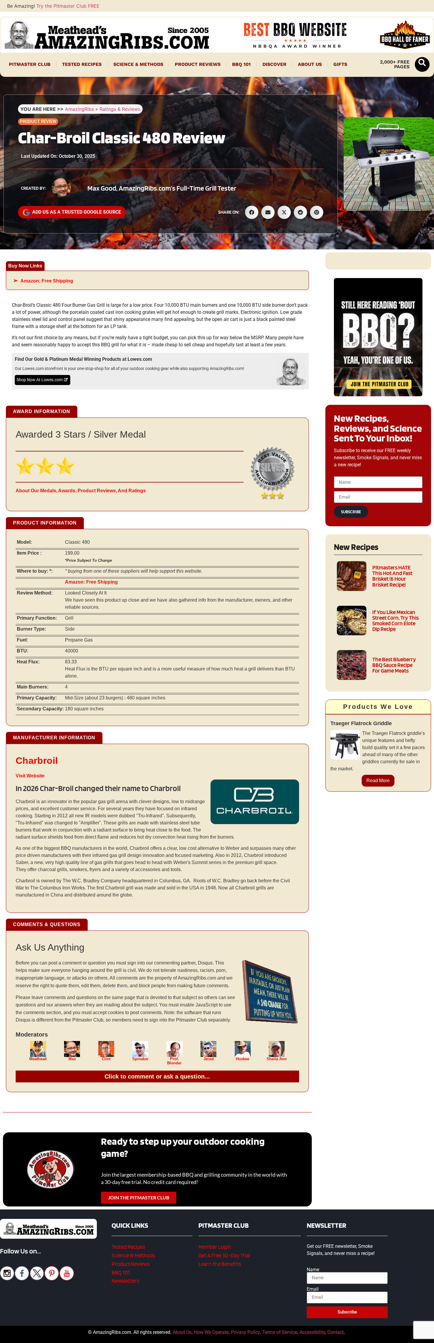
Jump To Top (378, 1336)
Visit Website (30, 775)
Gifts (340, 64)
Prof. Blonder (174, 1061)
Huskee (242, 1059)
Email (313, 1289)
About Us (310, 64)
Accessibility (312, 1332)
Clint (106, 1059)
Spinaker (140, 1059)
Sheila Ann (277, 1059)
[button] (422, 64)
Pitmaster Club (29, 64)
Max (72, 1059)
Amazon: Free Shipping (46, 280)
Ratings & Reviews (119, 109)
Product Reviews (198, 64)
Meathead (38, 1059)
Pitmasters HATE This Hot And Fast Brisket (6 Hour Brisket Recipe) (392, 576)
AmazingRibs (79, 109)
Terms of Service (279, 1332)
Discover (274, 64)
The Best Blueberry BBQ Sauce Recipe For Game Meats (394, 665)
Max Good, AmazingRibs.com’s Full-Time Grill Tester (161, 188)
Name (313, 1269)
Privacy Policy (245, 1332)
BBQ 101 (241, 64)
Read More (378, 780)
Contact (335, 1332)
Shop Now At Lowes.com (40, 379)
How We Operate (211, 1332)
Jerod (208, 1059)
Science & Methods (138, 64)
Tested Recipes (82, 64)
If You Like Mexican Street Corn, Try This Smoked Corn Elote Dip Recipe (395, 621)
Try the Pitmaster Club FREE (67, 6)
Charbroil (37, 760)
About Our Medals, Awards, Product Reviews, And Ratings (81, 490)
